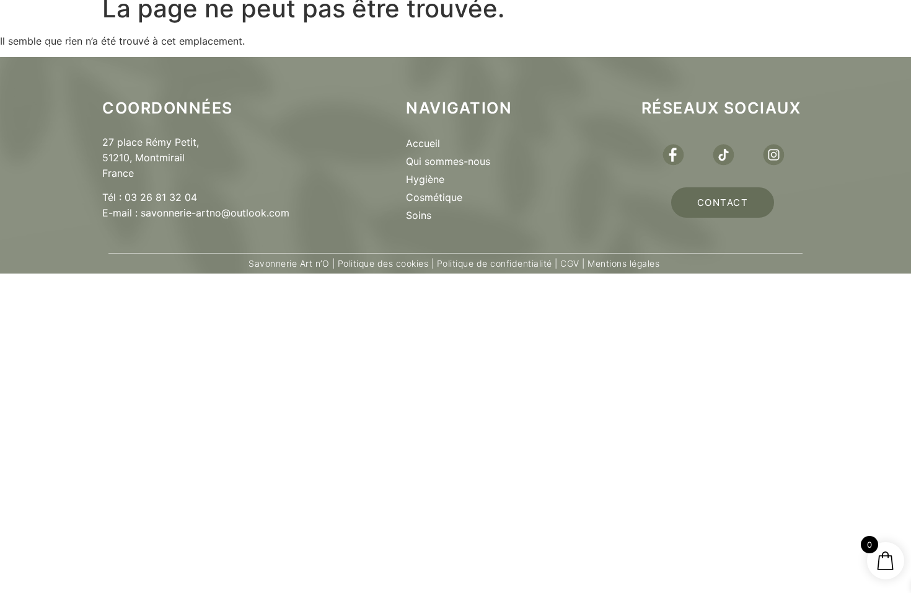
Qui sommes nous (285, 28)
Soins (418, 215)
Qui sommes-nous (448, 161)
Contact (679, 28)
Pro (508, 28)
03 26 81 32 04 (161, 197)
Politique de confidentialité (494, 263)
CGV (569, 263)
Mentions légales (622, 263)
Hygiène (425, 179)
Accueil (423, 143)
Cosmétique (434, 197)
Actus (586, 28)
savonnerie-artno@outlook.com (215, 213)
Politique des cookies (383, 263)
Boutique (420, 28)
